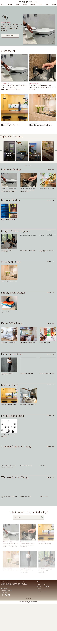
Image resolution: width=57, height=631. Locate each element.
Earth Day (42, 465)
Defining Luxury (44, 496)
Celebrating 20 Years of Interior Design (7, 374)
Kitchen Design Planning (10, 125)
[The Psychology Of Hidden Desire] (9, 211)
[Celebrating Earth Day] (28, 457)
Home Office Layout (45, 342)
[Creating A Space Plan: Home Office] (9, 334)
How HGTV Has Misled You (8, 404)
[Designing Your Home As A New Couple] (48, 241)
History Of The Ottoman (26, 373)
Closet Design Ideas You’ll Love (40, 125)
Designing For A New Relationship (6, 251)
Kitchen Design (5, 123)
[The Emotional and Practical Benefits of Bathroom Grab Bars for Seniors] (42, 67)
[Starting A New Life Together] (28, 241)
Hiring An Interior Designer (47, 373)
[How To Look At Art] (28, 488)
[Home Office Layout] (48, 334)
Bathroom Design (5, 22)
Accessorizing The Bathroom (47, 188)
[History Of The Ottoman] (28, 364)
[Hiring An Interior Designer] (48, 364)
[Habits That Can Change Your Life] (9, 488)
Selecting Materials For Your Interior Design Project (8, 466)
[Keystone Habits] (9, 303)
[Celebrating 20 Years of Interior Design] (9, 364)
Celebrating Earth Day (26, 465)
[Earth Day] (48, 457)
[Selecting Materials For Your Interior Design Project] (9, 457)
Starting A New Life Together (27, 250)
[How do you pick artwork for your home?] (9, 426)
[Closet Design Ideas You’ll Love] (42, 107)
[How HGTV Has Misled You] (28, 395)
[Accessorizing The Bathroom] (48, 180)
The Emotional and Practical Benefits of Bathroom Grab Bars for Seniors (42, 87)
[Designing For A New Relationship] (9, 241)
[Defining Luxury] (48, 488)
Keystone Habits (5, 312)
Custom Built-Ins (33, 123)
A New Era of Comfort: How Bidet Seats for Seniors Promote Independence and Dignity (11, 27)
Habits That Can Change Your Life (9, 497)
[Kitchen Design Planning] (14, 107)
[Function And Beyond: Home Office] (28, 334)
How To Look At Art (25, 496)
